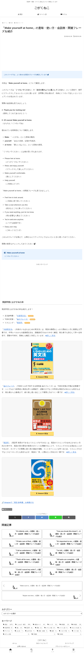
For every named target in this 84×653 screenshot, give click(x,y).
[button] (68, 517)
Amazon (30, 316)
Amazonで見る (43, 377)
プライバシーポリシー (62, 646)
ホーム (14, 643)
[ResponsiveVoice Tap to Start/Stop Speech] (5, 252)
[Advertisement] (42, 53)
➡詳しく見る (50, 336)
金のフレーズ (22, 319)
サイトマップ (69, 643)
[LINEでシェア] (55, 517)
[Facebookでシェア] (28, 517)
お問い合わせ (21, 646)
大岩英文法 (21, 316)
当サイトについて (42, 643)
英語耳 (19, 323)
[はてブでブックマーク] (42, 517)
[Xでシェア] (15, 517)
